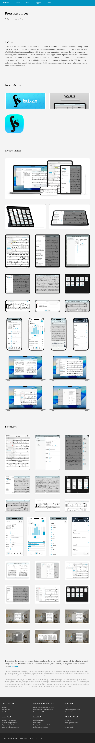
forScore (6, 3)
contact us (14, 666)
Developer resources (71, 723)
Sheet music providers (9, 723)
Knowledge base (38, 720)
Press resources (69, 725)
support (38, 3)
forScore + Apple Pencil (10, 720)
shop (49, 3)
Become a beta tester (71, 712)
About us (68, 720)
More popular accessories (10, 727)
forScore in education (40, 727)
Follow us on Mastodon (41, 712)
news (27, 3)
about (18, 3)
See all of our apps (8, 712)
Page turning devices (9, 725)
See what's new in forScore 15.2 (43, 709)
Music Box (19, 19)
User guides (37, 723)
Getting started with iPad (41, 725)
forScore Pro (6, 709)
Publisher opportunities (72, 709)
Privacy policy (69, 727)
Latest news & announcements (43, 707)
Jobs (66, 707)
